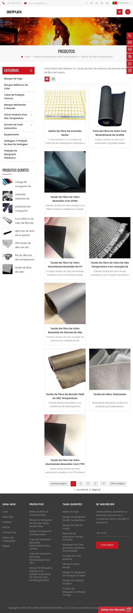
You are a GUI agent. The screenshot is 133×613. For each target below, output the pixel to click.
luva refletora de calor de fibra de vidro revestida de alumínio (24, 221)
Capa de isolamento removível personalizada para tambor (40, 544)
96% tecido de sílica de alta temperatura (23, 245)
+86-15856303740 (13, 3)
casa (5, 512)
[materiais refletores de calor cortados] (7, 196)
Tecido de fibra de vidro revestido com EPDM (64, 199)
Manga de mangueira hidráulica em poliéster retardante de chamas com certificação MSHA (40, 574)
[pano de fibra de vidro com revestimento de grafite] (109, 106)
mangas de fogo (13, 79)
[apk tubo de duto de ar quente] (7, 232)
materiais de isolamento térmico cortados (73, 537)
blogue (6, 546)
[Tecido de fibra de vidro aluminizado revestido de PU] (65, 237)
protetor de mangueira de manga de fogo (74, 592)
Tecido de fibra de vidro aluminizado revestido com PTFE (65, 462)
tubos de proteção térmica (14, 96)
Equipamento (11, 134)
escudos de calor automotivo (13, 126)
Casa (27, 57)
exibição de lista (53, 79)
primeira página (59, 483)
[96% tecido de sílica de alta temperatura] (7, 244)
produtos (7, 522)
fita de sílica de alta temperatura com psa (24, 257)
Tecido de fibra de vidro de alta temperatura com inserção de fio (110, 265)
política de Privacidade (8, 539)
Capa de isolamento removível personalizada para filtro (40, 558)
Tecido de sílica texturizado (109, 394)
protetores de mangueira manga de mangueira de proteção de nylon (23, 209)
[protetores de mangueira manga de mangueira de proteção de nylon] (7, 208)
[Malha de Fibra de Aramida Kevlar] (65, 106)
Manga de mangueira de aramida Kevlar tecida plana (40, 523)
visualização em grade (47, 79)
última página (118, 483)
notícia (6, 527)
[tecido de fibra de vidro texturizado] (7, 269)
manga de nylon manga (71, 565)
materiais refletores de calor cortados (23, 197)
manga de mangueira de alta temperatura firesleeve (24, 184)
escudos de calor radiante (72, 557)
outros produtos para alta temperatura (55, 57)
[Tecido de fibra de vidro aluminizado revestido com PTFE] (65, 435)
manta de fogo (71, 512)
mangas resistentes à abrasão (15, 106)
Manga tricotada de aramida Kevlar (40, 533)
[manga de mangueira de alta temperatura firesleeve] (7, 183)
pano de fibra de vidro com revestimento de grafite (110, 133)
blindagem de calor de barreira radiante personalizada (74, 548)
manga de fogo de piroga (73, 527)
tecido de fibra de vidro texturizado (23, 270)
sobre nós (7, 517)
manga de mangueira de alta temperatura (74, 518)
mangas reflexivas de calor (16, 86)
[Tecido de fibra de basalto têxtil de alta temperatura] (65, 369)
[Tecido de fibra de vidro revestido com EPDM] (65, 171)
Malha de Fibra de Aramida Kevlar (64, 133)
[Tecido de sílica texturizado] (109, 369)
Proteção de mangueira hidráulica (10, 154)
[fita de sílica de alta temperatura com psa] (7, 257)
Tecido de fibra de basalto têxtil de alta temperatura (65, 396)
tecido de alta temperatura (96, 57)
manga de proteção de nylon (73, 582)
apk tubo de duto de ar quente (24, 233)
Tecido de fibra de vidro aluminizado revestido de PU (65, 265)
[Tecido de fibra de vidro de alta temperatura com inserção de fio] (109, 237)
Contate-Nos (9, 532)
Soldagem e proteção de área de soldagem (16, 142)
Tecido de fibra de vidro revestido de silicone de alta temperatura (65, 331)
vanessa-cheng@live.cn (37, 3)
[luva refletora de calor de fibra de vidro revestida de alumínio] (7, 220)
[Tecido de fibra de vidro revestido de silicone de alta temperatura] (65, 303)
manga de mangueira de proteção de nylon (74, 574)
